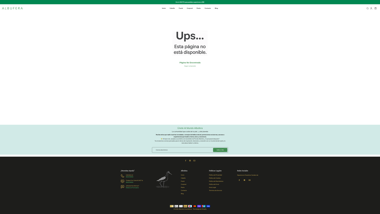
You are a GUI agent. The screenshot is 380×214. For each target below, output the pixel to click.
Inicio (182, 175)
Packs (183, 187)
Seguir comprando (190, 66)
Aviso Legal (212, 187)
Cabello (183, 178)
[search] (367, 8)
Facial (182, 181)
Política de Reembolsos (216, 181)
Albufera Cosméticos (185, 209)
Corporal (183, 184)
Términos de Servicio (215, 190)
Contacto (184, 190)
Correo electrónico (162, 150)
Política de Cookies (215, 178)
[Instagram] (190, 160)
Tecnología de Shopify (200, 209)
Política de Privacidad (215, 175)
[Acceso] (371, 8)
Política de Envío (214, 184)
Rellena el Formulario (132, 188)
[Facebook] (185, 160)
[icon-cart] (375, 8)
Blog (182, 193)
